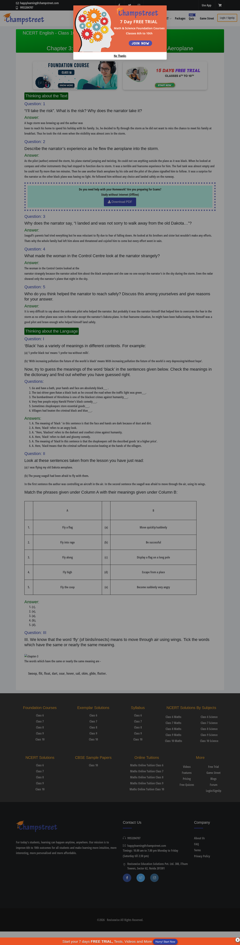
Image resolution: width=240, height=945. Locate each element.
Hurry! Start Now (165, 941)
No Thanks (120, 56)
